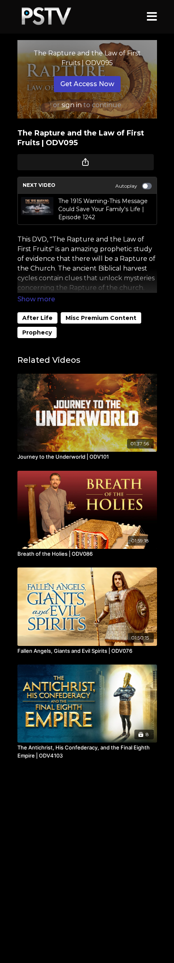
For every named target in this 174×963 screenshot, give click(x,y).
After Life (37, 318)
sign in (72, 105)
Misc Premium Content (101, 318)
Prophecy (37, 332)
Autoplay (126, 186)
